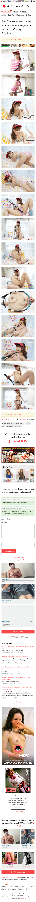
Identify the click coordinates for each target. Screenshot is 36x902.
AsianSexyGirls (18, 6)
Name (3, 541)
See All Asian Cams (18, 872)
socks (16, 426)
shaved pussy (10, 426)
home (12, 423)
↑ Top (32, 886)
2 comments (22, 419)
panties (28, 423)
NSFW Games (24, 637)
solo (20, 426)
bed (5, 423)
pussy (3, 426)
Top (4, 15)
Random (21, 15)
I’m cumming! (18, 811)
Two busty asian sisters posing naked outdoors (15, 657)
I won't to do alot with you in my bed (12, 650)
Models (12, 15)
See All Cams (18, 631)
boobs (8, 423)
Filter (16, 11)
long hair (22, 423)
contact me (23, 898)
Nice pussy (5, 671)
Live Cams (7, 11)
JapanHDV (18, 441)
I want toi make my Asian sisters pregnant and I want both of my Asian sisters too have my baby (17, 660)
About (29, 15)
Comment (5, 522)
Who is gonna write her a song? (10, 681)
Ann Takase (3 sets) (15, 39)
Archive (24, 11)
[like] (2, 419)
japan (17, 423)
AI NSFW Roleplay (13, 637)
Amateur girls (12, 889)
